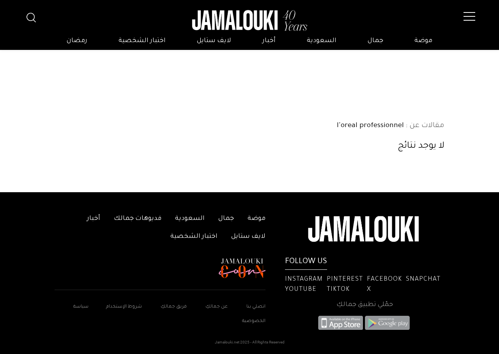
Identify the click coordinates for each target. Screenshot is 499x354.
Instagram (304, 279)
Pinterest (345, 279)
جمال (375, 40)
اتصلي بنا (255, 307)
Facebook (384, 279)
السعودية (321, 40)
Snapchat (423, 279)
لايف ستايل (214, 40)
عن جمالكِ (216, 307)
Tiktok (338, 289)
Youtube (301, 289)
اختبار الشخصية (142, 40)
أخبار (269, 40)
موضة (423, 40)
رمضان (77, 40)
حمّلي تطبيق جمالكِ (364, 304)
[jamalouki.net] (249, 20)
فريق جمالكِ (174, 307)
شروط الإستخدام (123, 307)
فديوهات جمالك (137, 218)
